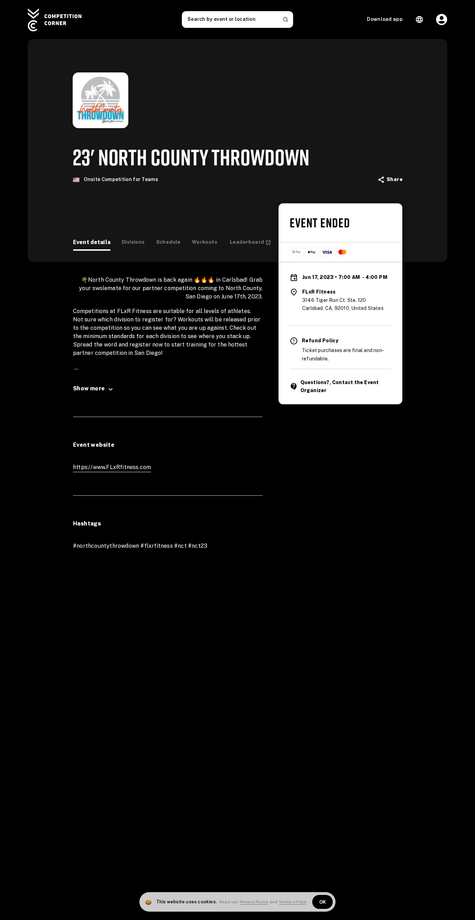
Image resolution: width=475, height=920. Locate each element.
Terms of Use (292, 901)
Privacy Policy (254, 901)
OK (322, 902)
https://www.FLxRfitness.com (112, 467)
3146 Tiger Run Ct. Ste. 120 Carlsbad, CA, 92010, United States (343, 304)
